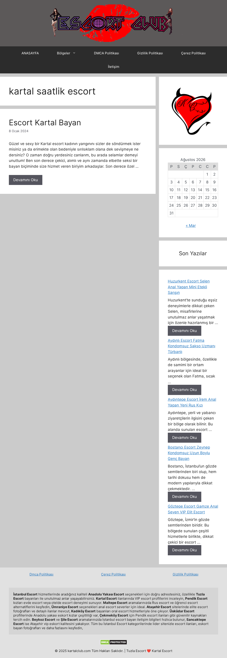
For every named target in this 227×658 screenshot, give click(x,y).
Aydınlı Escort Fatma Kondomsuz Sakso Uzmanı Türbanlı (191, 346)
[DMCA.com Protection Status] (113, 644)
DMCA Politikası (106, 53)
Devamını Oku (25, 180)
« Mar (191, 225)
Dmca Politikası (41, 574)
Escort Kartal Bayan (45, 122)
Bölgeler (63, 53)
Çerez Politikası (193, 53)
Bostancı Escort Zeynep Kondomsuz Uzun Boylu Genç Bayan (189, 453)
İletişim (113, 67)
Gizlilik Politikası (150, 53)
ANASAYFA (30, 53)
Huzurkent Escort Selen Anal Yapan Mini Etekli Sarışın (189, 287)
